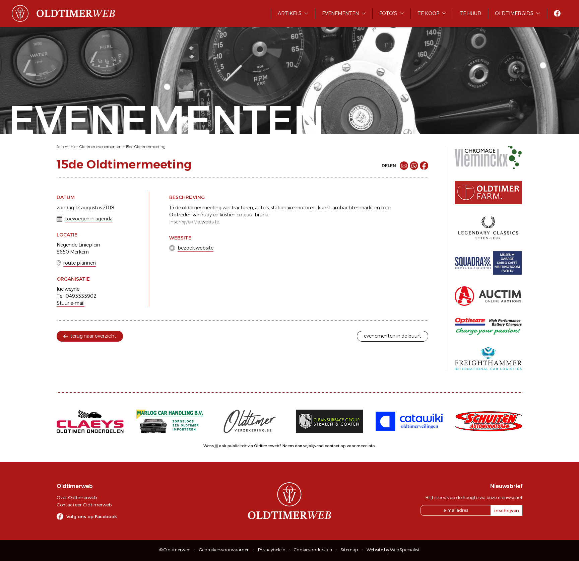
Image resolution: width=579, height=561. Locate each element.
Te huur (470, 13)
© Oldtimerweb (175, 549)
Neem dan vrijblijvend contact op (314, 445)
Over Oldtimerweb (77, 497)
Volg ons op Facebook (91, 516)
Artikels (290, 13)
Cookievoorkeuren (313, 549)
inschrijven (506, 510)
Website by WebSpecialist (393, 549)
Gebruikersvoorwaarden (224, 549)
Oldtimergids (514, 13)
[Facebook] (424, 165)
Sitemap (349, 549)
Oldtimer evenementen (100, 146)
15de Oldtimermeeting (146, 146)
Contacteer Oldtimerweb (84, 504)
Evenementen (340, 13)
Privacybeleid (271, 549)
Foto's (388, 13)
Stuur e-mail (70, 303)
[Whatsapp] (414, 165)
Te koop (428, 13)
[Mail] (404, 165)
